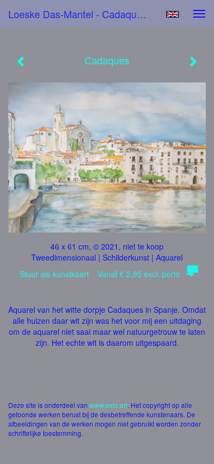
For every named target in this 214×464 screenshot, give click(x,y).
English (172, 14)
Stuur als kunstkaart (100, 273)
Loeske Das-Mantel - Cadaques (77, 14)
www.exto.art (108, 405)
